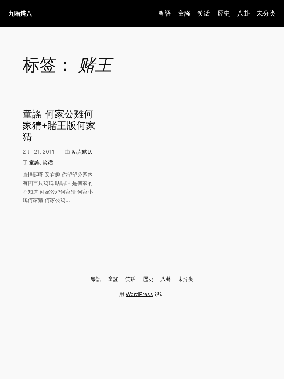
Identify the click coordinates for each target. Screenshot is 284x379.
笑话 (48, 162)
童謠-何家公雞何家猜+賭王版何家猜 (59, 125)
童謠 (34, 162)
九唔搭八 (20, 13)
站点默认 (82, 151)
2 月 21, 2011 (38, 151)
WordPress (139, 294)
